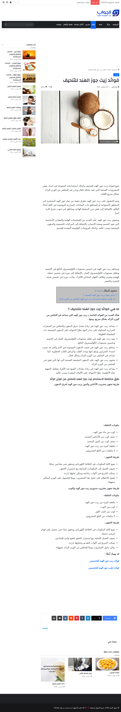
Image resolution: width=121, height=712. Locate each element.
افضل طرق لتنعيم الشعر (81, 2)
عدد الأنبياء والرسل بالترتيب (11, 139)
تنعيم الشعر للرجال (14, 96)
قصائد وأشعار (67, 24)
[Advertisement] (80, 48)
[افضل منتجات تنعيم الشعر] (29, 131)
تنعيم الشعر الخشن (14, 86)
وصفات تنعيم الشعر (14, 107)
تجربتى (87, 24)
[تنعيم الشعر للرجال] (29, 100)
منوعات (58, 24)
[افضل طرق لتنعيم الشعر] (29, 121)
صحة (100, 24)
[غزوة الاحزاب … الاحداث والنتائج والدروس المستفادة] (29, 66)
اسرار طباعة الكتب (85, 673)
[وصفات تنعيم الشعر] (29, 110)
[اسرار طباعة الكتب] (80, 664)
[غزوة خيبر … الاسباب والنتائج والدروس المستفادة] (29, 54)
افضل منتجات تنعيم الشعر (11, 128)
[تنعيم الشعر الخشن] (29, 89)
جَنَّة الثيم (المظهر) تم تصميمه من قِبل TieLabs (69, 708)
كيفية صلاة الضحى (14, 149)
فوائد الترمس (114, 672)
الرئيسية (115, 24)
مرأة (108, 24)
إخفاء (99, 291)
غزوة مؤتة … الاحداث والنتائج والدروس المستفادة (13, 77)
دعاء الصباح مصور (58, 683)
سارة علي (114, 87)
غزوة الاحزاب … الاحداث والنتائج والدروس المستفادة (13, 66)
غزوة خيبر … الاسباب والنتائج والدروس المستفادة (14, 54)
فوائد (93, 24)
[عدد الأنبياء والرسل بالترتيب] (29, 142)
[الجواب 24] (108, 13)
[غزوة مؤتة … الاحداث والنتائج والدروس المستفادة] (29, 78)
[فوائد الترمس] (107, 664)
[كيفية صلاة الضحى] (29, 152)
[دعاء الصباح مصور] (53, 670)
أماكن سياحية (78, 24)
